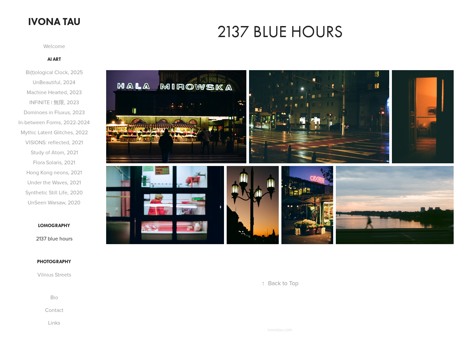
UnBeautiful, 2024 (54, 82)
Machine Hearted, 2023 (54, 92)
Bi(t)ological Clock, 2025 (54, 72)
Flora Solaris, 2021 (54, 162)
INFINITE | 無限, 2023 (54, 102)
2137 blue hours (54, 238)
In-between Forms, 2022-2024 (54, 122)
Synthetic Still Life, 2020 (54, 192)
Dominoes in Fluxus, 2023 (54, 112)
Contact (54, 310)
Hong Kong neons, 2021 (54, 172)
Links (54, 322)
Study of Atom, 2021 (54, 152)
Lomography (54, 225)
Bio (54, 297)
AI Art (54, 59)
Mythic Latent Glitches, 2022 (54, 132)
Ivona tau (54, 21)
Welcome (54, 46)
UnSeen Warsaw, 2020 (54, 202)
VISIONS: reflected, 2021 (54, 142)
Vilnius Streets (54, 274)
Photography (54, 261)
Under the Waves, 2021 (54, 182)
